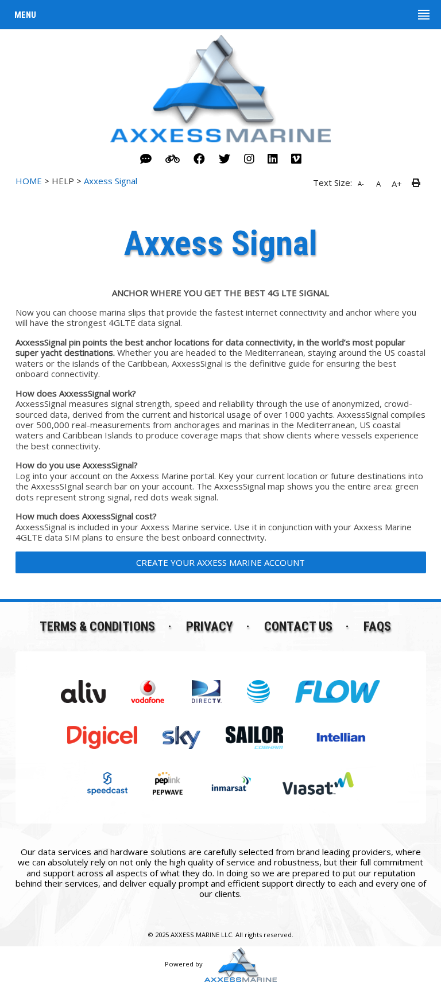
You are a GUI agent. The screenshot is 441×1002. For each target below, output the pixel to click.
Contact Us (298, 626)
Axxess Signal (110, 181)
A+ (397, 183)
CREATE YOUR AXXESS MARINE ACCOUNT (220, 562)
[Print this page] (417, 183)
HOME (29, 181)
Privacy (209, 626)
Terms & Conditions (97, 626)
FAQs (377, 626)
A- (361, 183)
